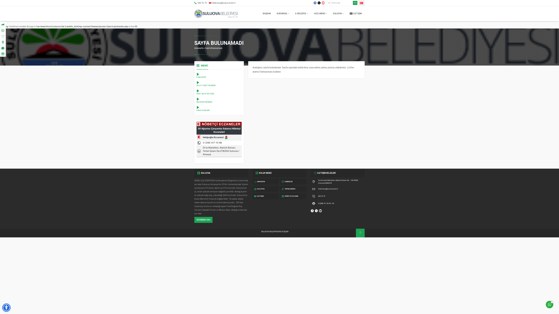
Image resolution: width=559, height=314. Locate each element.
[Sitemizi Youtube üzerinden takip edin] (323, 2)
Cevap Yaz (531, 293)
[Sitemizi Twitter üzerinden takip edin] (319, 2)
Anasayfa (198, 48)
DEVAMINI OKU (203, 220)
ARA (355, 3)
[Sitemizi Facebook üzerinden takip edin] (315, 2)
